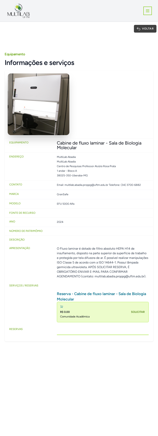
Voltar (148, 28)
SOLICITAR (138, 312)
